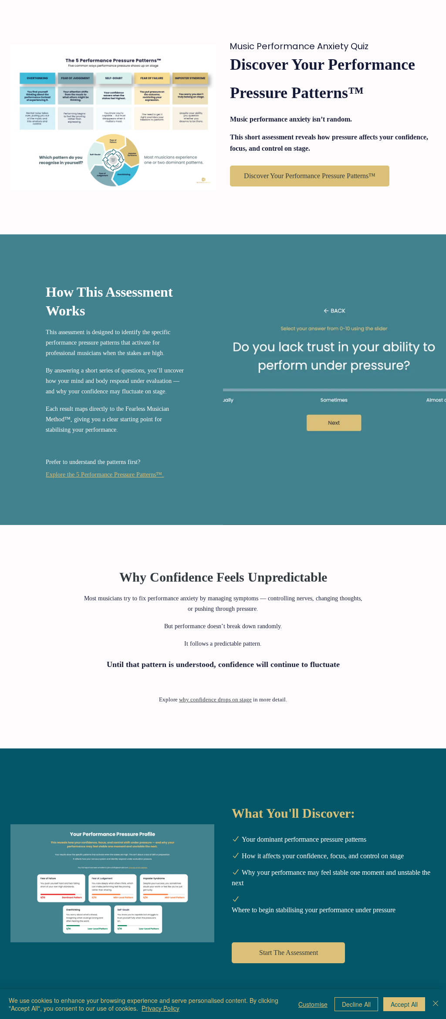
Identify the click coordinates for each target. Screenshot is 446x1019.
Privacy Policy (160, 1008)
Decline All (356, 1004)
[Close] (435, 1004)
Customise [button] (313, 1004)
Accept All (404, 1004)
